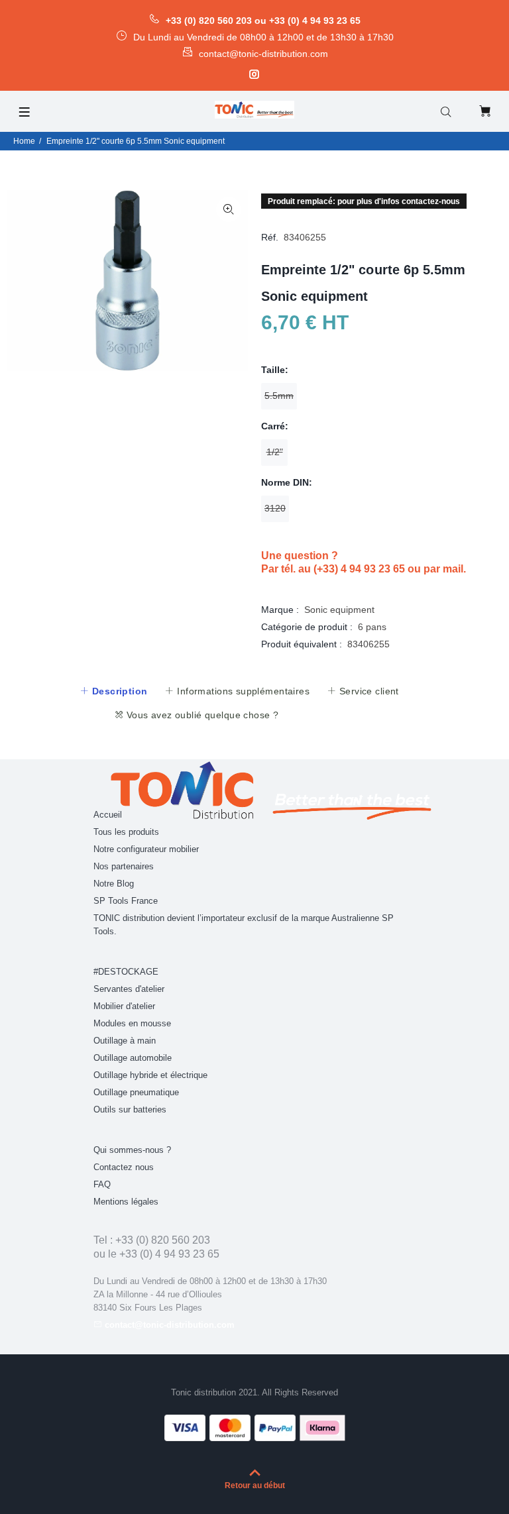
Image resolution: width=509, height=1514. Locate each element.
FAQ (102, 1184)
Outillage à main (124, 1041)
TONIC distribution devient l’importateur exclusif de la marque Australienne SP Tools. (243, 924)
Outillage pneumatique (136, 1092)
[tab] (113, 691)
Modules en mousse (132, 1023)
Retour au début (255, 1485)
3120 (275, 508)
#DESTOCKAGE (125, 972)
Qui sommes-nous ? (132, 1150)
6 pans (372, 627)
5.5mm (279, 395)
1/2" (274, 452)
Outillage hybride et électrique (150, 1075)
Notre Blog (113, 884)
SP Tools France (125, 901)
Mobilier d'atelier (124, 1006)
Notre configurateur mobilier (146, 849)
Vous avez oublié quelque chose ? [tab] (200, 715)
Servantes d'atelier (128, 989)
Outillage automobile (132, 1058)
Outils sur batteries (129, 1109)
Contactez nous (123, 1167)
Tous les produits (126, 832)
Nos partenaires (123, 866)
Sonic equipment (339, 609)
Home (24, 141)
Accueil (107, 815)
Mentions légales (125, 1202)
